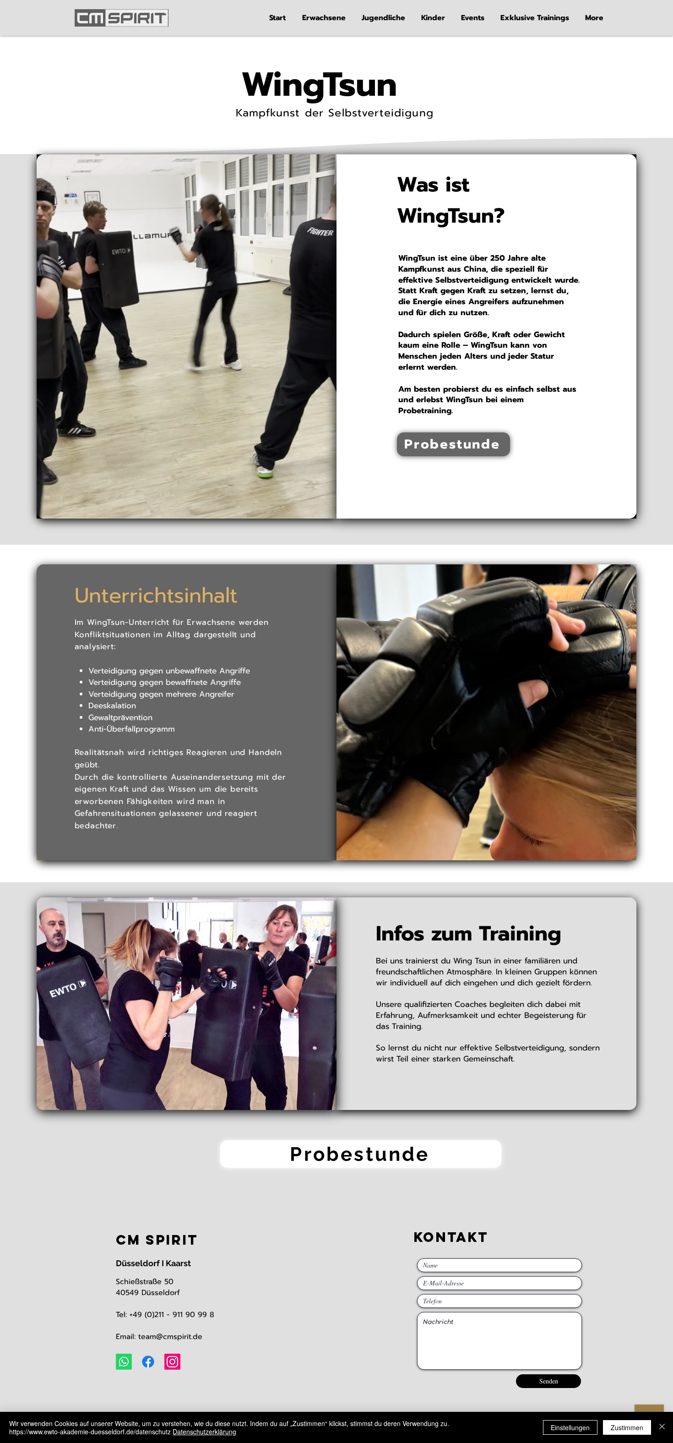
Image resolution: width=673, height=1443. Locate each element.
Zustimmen (627, 1427)
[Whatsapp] (124, 1362)
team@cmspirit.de (170, 1336)
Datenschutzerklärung (204, 1431)
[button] (325, 18)
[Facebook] (148, 1362)
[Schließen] (662, 1427)
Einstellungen (570, 1427)
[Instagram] (172, 1362)
